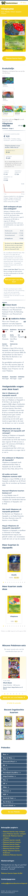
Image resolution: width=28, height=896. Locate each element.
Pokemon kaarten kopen (14, 58)
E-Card (13, 11)
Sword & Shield (8, 805)
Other (5, 787)
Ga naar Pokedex (14, 812)
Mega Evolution (8, 776)
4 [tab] (9, 582)
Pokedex (7, 11)
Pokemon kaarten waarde (11, 840)
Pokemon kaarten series (11, 848)
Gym (4, 769)
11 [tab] (24, 582)
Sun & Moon (7, 802)
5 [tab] (16, 693)
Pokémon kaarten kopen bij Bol (11, 873)
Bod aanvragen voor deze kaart (14, 281)
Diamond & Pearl (9, 761)
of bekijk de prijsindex (14, 703)
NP (4, 783)
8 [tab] (18, 582)
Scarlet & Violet (8, 798)
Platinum (6, 791)
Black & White (7, 758)
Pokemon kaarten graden (11, 846)
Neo (4, 780)
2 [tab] (5, 582)
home (2, 11)
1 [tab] (3, 582)
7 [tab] (16, 582)
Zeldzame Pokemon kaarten (12, 855)
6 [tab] (19, 693)
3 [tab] (7, 582)
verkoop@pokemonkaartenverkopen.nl (14, 883)
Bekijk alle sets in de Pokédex (13, 697)
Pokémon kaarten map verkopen (14, 831)
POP (4, 794)
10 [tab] (22, 582)
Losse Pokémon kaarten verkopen (14, 834)
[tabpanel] (14, 566)
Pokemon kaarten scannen (12, 842)
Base (4, 754)
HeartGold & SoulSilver (11, 772)
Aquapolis (18, 11)
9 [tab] (20, 582)
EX (4, 765)
